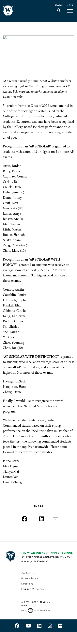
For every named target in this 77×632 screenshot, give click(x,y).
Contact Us (28, 573)
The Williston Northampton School (46, 552)
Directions (27, 583)
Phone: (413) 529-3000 (35, 561)
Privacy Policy (29, 578)
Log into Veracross (32, 588)
